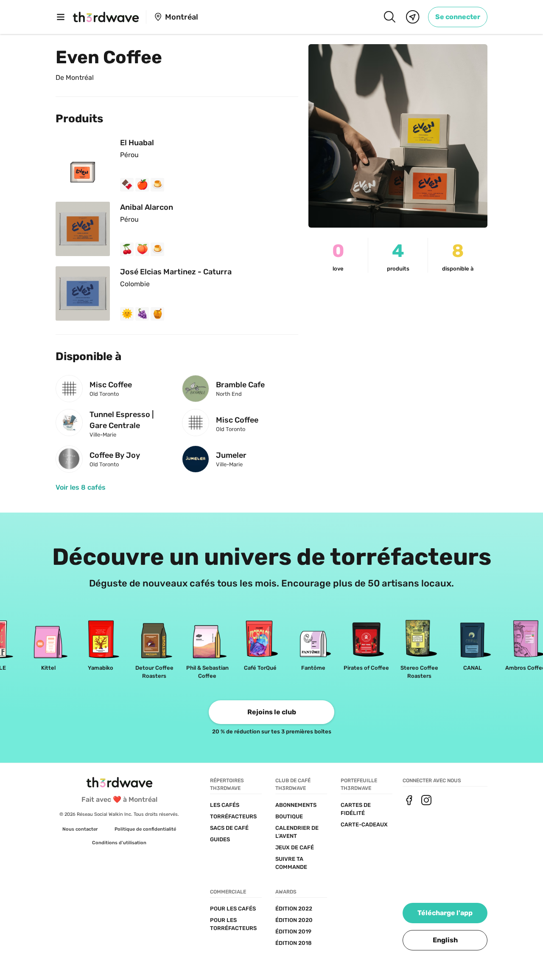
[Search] (389, 16)
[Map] (412, 16)
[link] (457, 17)
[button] (445, 940)
